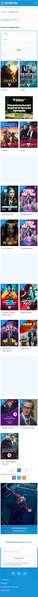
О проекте (5, 579)
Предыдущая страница (11, 470)
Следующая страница (27, 470)
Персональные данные (10, 587)
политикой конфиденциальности (12, 564)
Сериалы (4, 12)
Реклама (4, 583)
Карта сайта (5, 590)
